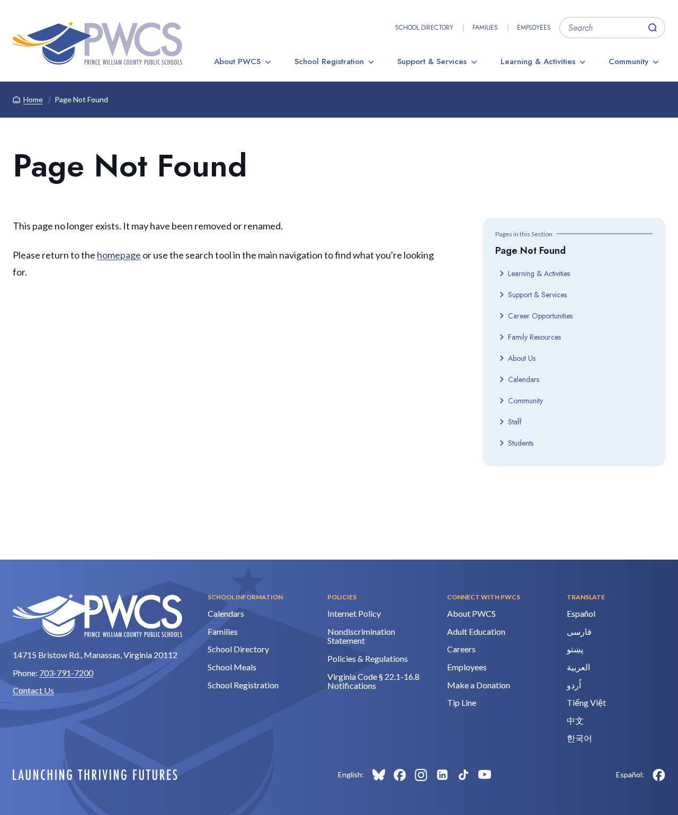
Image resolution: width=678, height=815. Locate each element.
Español (581, 613)
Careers (461, 649)
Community (628, 61)
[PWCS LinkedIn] (442, 774)
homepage (119, 255)
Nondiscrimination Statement (361, 636)
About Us (522, 358)
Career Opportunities (540, 316)
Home (33, 99)
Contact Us (33, 690)
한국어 (579, 738)
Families (485, 27)
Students (520, 443)
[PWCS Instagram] (421, 774)
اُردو (574, 685)
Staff (515, 422)
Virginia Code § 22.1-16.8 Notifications (373, 681)
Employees (534, 27)
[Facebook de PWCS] (659, 774)
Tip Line (461, 702)
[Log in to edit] (95, 774)
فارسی (579, 631)
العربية (578, 667)
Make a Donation (478, 685)
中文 (575, 720)
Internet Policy (354, 613)
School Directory (424, 27)
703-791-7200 (66, 673)
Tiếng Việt (586, 702)
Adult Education (476, 631)
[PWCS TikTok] (463, 774)
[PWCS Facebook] (400, 774)
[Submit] (652, 27)
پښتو (575, 649)
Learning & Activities (538, 61)
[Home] (97, 43)
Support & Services (432, 61)
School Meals (232, 667)
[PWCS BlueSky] (378, 774)
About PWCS (237, 61)
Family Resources (534, 337)
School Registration (329, 61)
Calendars (523, 379)
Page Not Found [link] (81, 99)
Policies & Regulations (367, 658)
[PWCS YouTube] (484, 774)
